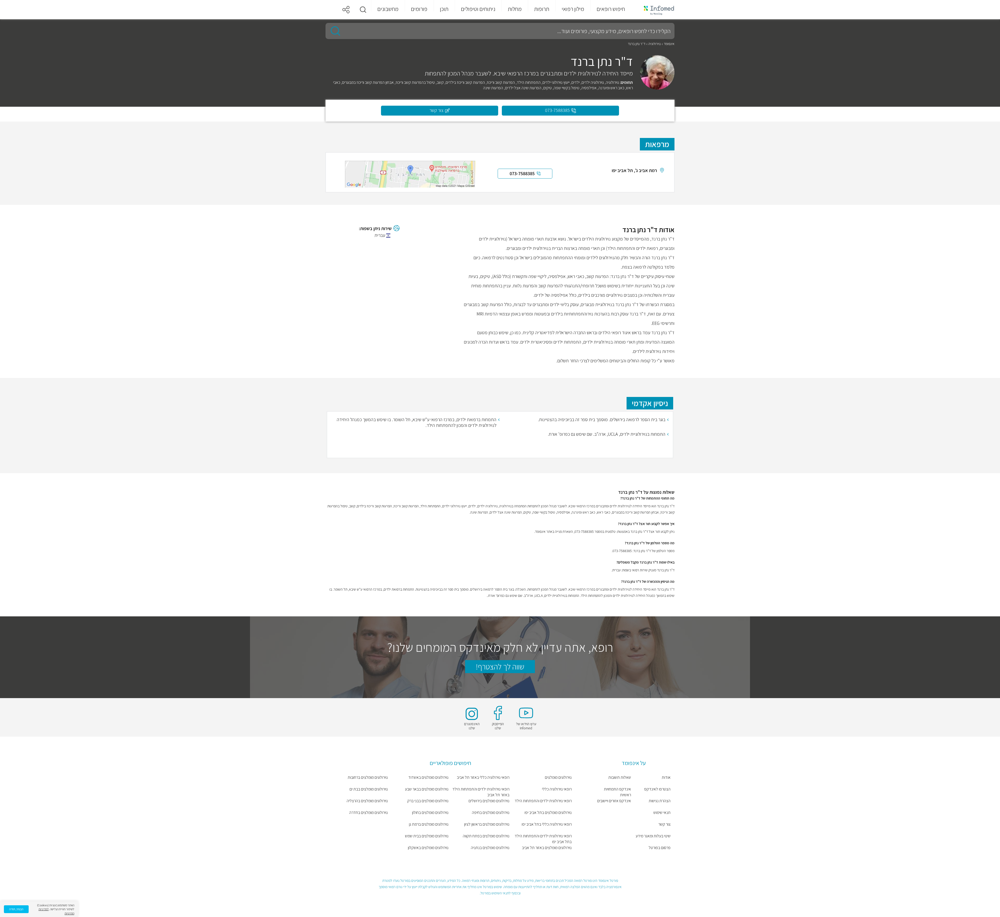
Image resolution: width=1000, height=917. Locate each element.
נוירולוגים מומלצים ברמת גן (428, 824)
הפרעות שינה (493, 88)
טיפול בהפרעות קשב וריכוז (415, 82)
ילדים (575, 82)
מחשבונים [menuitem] (387, 8)
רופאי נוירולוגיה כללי (557, 789)
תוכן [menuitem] (444, 8)
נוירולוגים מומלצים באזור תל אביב (547, 847)
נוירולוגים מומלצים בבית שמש (426, 836)
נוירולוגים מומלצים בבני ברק (427, 801)
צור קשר (664, 824)
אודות (666, 777)
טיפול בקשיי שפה (566, 88)
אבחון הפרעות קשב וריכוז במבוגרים (368, 82)
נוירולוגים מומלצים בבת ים (368, 789)
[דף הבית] (655, 10)
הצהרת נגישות (660, 801)
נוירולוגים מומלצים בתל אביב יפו (548, 812)
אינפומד (669, 43)
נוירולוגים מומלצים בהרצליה (367, 801)
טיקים (547, 88)
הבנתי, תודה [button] (16, 909)
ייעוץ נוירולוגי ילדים (556, 82)
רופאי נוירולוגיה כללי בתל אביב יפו (547, 824)
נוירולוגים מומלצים (558, 777)
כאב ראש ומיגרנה (611, 88)
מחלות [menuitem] (515, 8)
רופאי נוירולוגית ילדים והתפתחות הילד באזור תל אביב (480, 792)
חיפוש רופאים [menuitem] (611, 8)
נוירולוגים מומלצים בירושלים (488, 801)
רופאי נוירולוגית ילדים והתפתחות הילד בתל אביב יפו (543, 838)
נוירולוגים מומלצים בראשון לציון (486, 824)
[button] (363, 9)
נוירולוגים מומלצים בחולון (430, 812)
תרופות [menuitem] (541, 8)
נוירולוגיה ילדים (593, 82)
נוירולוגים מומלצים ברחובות (368, 777)
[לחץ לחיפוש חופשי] (334, 31)
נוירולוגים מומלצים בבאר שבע (426, 789)
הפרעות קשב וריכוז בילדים (465, 82)
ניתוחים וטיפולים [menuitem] (478, 8)
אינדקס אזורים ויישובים (614, 801)
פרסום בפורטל (660, 847)
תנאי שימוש (662, 812)
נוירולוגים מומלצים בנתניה (490, 847)
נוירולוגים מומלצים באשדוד (428, 777)
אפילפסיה (589, 88)
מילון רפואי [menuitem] (573, 8)
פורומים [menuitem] (419, 8)
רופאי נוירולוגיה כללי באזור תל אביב (483, 777)
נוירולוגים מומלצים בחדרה (368, 812)
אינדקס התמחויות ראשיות (617, 792)
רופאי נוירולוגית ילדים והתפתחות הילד (543, 801)
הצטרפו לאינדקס (657, 789)
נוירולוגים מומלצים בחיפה (490, 812)
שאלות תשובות (619, 777)
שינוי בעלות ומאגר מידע (653, 836)
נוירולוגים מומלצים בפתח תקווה (486, 836)
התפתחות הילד (529, 82)
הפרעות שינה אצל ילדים (523, 88)
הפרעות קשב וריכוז (501, 82)
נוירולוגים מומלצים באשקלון (428, 847)
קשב (440, 82)
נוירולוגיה (654, 43)
